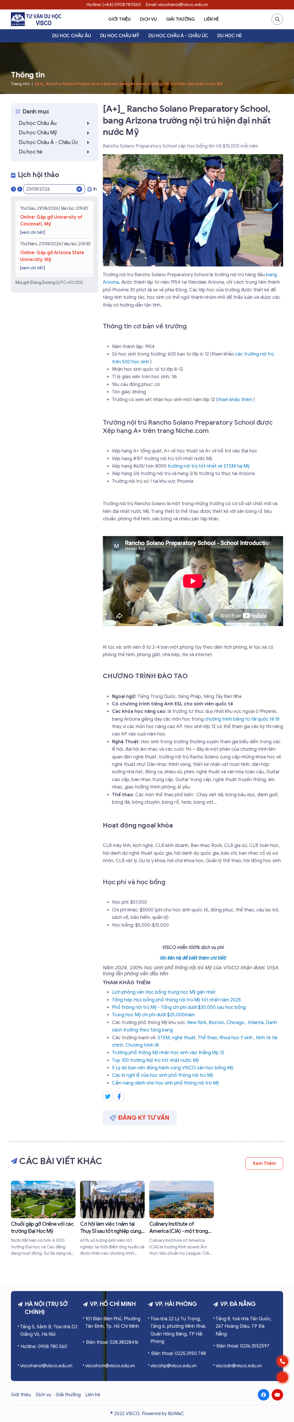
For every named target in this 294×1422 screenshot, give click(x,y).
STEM (164, 1038)
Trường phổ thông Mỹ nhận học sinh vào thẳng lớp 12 (168, 1053)
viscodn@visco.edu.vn (239, 1366)
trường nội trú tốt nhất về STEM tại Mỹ (208, 466)
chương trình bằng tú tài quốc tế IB (242, 719)
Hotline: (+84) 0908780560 (113, 4)
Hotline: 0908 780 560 (44, 1347)
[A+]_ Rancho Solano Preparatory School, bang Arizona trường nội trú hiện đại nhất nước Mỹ (129, 83)
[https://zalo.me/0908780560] (282, 1377)
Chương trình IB (142, 1045)
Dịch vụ (148, 19)
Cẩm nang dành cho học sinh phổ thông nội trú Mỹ (165, 1083)
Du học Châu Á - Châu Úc (178, 36)
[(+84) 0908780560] (282, 1361)
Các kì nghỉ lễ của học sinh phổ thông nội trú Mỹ (162, 1075)
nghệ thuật (184, 1038)
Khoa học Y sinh (236, 1038)
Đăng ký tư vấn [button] (143, 1117)
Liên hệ (211, 19)
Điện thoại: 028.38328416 (112, 1342)
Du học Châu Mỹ (119, 36)
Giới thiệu (119, 19)
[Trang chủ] (36, 19)
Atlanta (256, 1022)
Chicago (235, 1022)
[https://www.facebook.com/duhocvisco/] (263, 1395)
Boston (216, 1022)
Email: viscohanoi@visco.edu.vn (177, 4)
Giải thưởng (180, 19)
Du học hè (229, 36)
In (95, 189)
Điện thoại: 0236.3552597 (242, 1346)
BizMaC (176, 1414)
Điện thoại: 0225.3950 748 (178, 1353)
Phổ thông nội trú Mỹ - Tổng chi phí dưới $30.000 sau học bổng (179, 1007)
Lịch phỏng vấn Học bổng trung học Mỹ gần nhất (164, 992)
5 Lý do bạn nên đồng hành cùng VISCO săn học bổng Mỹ (172, 1068)
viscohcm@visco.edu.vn (110, 1366)
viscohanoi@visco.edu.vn (46, 1366)
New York (196, 1022)
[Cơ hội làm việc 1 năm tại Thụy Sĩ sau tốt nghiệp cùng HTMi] (112, 1218)
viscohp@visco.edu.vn (173, 1366)
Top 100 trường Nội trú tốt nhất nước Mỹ (155, 1060)
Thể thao (207, 1038)
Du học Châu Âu (71, 36)
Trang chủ (20, 83)
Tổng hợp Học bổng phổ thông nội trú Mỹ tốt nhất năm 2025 (176, 1000)
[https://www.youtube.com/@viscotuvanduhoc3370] (277, 1395)
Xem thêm (264, 1163)
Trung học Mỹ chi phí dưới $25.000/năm (153, 1015)
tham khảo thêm (235, 400)
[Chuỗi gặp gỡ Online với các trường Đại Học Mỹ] (43, 1218)
